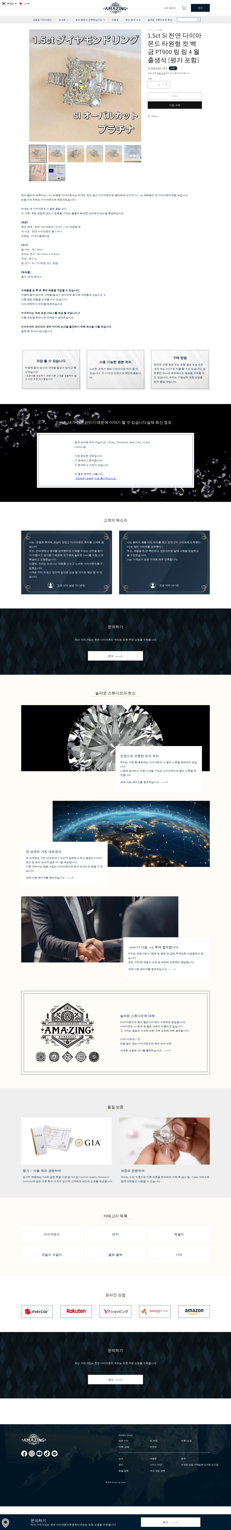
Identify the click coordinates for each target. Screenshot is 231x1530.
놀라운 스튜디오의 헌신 (160, 19)
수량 (150, 78)
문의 (200, 7)
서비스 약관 (156, 1464)
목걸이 (179, 1234)
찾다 (121, 1464)
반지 (115, 1234)
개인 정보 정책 (157, 1471)
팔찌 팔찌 (115, 1254)
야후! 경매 (124, 1447)
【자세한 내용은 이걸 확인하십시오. (96, 478)
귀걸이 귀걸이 (52, 1254)
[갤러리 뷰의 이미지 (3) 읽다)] (76, 153)
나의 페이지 (170, 7)
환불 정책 (124, 1471)
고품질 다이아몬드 (42, 19)
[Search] (198, 19)
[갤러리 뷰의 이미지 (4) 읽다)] (95, 153)
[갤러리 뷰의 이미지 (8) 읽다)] (57, 172)
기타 (179, 1254)
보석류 (64, 21)
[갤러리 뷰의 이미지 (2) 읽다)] (57, 153)
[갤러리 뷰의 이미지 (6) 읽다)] (132, 153)
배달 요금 (161, 73)
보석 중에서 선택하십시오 (90, 21)
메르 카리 (124, 1441)
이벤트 (115, 19)
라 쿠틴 (153, 1441)
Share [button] (154, 116)
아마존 (153, 1447)
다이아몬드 (52, 1234)
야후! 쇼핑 (186, 1441)
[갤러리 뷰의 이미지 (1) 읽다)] (38, 153)
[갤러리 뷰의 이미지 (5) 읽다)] (113, 153)
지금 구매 (174, 105)
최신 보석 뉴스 (133, 19)
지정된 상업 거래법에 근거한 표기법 (195, 1464)
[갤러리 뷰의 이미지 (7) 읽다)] (38, 172)
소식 (121, 1458)
